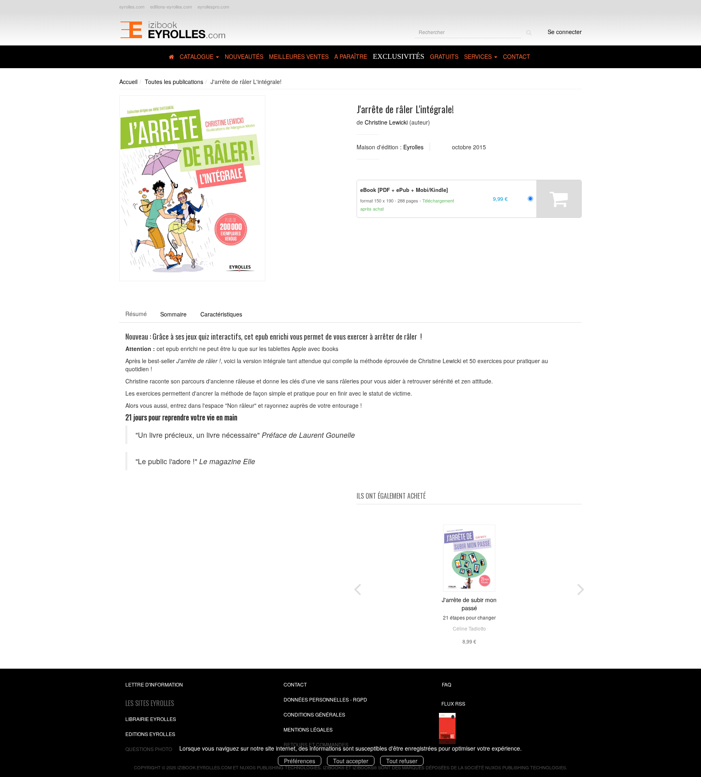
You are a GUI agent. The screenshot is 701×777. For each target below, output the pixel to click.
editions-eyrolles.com (171, 6)
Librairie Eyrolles (150, 718)
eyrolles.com (131, 6)
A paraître (350, 56)
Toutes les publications (174, 81)
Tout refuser (401, 761)
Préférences (299, 761)
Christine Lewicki (386, 122)
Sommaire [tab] (173, 314)
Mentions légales (308, 729)
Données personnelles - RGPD (325, 699)
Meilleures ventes (299, 56)
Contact (516, 56)
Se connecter (565, 32)
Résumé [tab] (136, 314)
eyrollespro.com (213, 6)
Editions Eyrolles (150, 733)
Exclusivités (398, 56)
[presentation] (357, 587)
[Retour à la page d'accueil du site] (172, 28)
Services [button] (478, 56)
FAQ (446, 684)
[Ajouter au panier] (558, 198)
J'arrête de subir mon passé (469, 604)
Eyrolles (413, 147)
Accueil (128, 81)
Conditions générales (314, 714)
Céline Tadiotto (469, 628)
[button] (192, 188)
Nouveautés (244, 56)
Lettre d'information (154, 684)
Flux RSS (453, 703)
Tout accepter (350, 761)
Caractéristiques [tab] (221, 314)
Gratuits (444, 56)
